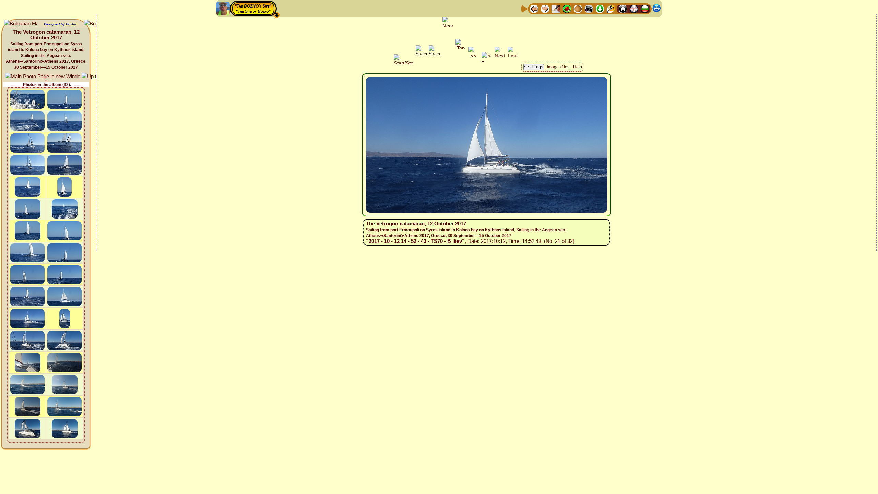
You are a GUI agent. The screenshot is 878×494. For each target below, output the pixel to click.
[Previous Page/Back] (534, 8)
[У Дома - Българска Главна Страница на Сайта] (645, 8)
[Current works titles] (578, 8)
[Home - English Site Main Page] (634, 8)
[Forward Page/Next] (545, 8)
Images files (558, 66)
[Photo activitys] (589, 8)
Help (577, 66)
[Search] (611, 8)
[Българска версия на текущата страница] (20, 24)
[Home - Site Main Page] (623, 8)
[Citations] (567, 8)
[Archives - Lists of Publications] (556, 8)
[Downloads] (600, 8)
